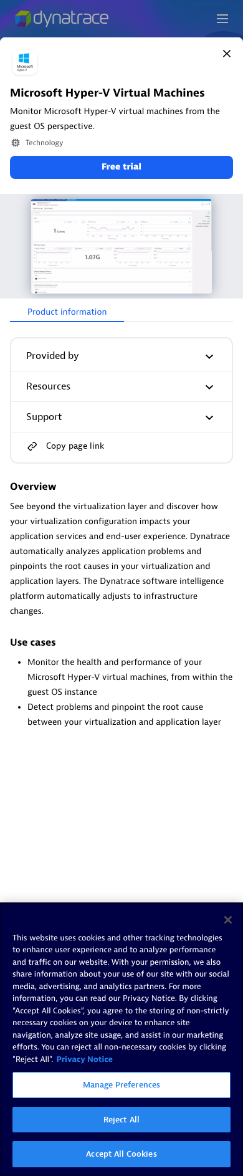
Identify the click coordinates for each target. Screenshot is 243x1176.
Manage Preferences (121, 1084)
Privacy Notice (84, 1059)
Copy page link (75, 446)
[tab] (67, 313)
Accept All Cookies (121, 1154)
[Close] (227, 53)
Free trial (121, 167)
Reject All (121, 1119)
